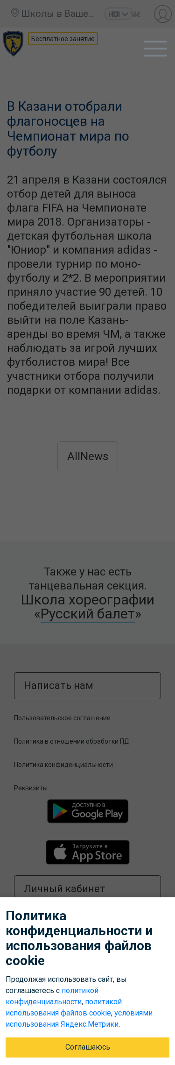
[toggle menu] (155, 48)
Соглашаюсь (87, 1047)
